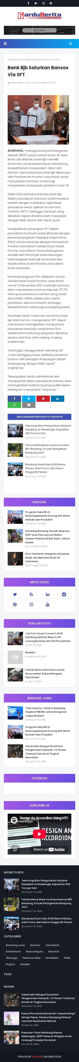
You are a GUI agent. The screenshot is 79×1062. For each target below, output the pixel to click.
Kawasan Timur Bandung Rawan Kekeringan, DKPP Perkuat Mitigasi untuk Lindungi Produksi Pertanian (46, 1036)
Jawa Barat (52, 945)
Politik (67, 958)
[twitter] (35, 3)
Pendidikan (52, 958)
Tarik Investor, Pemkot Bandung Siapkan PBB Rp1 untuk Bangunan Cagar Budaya (46, 712)
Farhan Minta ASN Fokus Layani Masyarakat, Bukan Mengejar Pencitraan (44, 673)
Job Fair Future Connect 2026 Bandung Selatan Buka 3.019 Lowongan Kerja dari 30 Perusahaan (48, 637)
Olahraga (11, 958)
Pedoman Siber (31, 958)
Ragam (10, 964)
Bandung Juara (15, 945)
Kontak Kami (13, 951)
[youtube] (47, 604)
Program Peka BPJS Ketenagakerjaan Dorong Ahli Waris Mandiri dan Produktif (47, 515)
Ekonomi (35, 945)
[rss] (31, 594)
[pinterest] (51, 3)
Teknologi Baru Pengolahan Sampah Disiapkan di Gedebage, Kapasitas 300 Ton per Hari (48, 429)
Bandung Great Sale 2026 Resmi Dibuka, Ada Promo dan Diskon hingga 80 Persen (45, 468)
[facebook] (28, 3)
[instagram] (43, 3)
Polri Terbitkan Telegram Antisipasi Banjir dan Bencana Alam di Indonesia (47, 557)
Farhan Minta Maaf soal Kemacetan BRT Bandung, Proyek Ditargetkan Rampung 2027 (47, 448)
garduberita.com (20, 82)
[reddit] (64, 594)
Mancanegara (34, 951)
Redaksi (30, 652)
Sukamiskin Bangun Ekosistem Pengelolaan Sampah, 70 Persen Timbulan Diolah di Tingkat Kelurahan (45, 751)
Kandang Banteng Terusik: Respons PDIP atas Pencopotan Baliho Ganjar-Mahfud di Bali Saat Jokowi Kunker (47, 536)
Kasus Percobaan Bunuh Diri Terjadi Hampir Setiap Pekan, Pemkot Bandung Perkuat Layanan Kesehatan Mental (48, 1017)
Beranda (13, 59)
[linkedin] (47, 594)
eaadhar (37, 1056)
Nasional (53, 951)
